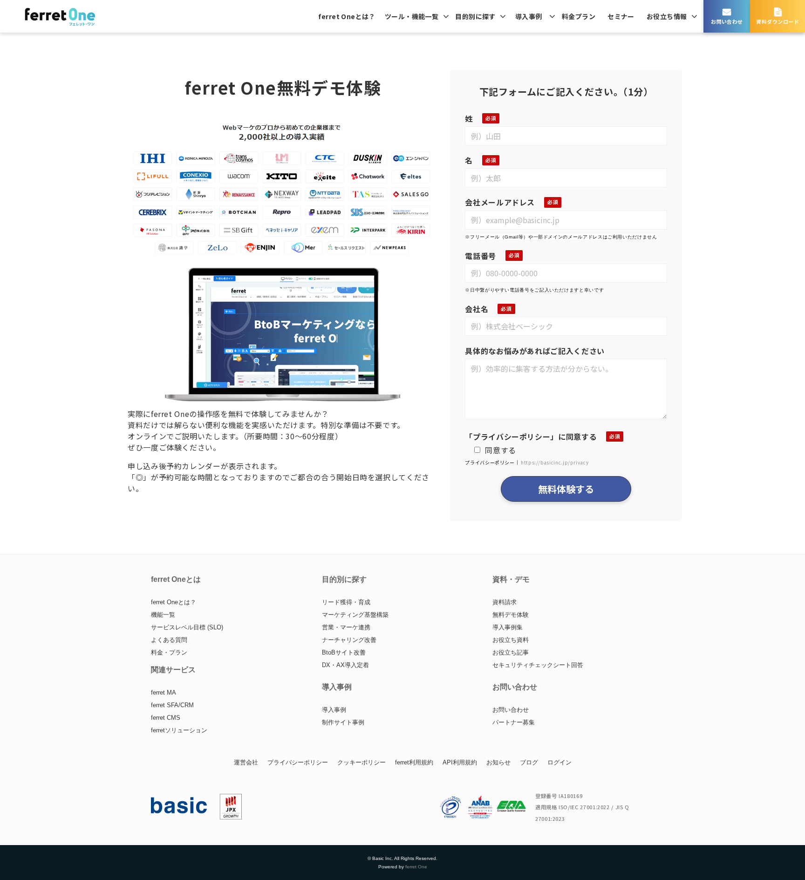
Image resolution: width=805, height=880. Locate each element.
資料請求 (504, 602)
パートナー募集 (513, 722)
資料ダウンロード (777, 21)
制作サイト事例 (343, 722)
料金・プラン (169, 652)
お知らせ (498, 762)
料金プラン (578, 16)
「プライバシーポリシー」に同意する (531, 436)
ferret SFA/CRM (172, 705)
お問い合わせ (727, 21)
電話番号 (480, 255)
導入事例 (528, 16)
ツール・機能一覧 (411, 16)
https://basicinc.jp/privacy (554, 462)
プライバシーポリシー (297, 762)
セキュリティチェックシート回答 (537, 665)
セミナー (620, 16)
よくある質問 (169, 639)
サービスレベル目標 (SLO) (187, 627)
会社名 (476, 308)
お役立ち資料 (510, 639)
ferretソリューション (179, 730)
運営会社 (246, 762)
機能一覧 (163, 614)
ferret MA (163, 692)
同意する (500, 450)
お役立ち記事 (510, 652)
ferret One (416, 866)
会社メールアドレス (500, 202)
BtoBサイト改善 (344, 652)
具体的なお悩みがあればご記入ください (535, 350)
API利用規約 (460, 762)
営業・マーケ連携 (346, 627)
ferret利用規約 (414, 762)
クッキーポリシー (361, 762)
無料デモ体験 (510, 614)
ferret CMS (165, 717)
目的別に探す (475, 16)
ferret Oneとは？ (346, 16)
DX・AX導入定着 (345, 665)
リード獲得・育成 (346, 602)
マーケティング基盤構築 (355, 614)
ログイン (559, 762)
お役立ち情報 (667, 16)
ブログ (529, 762)
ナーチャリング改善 (349, 639)
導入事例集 (507, 627)
